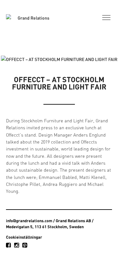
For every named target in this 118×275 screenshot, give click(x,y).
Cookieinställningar (24, 237)
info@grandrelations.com (29, 220)
